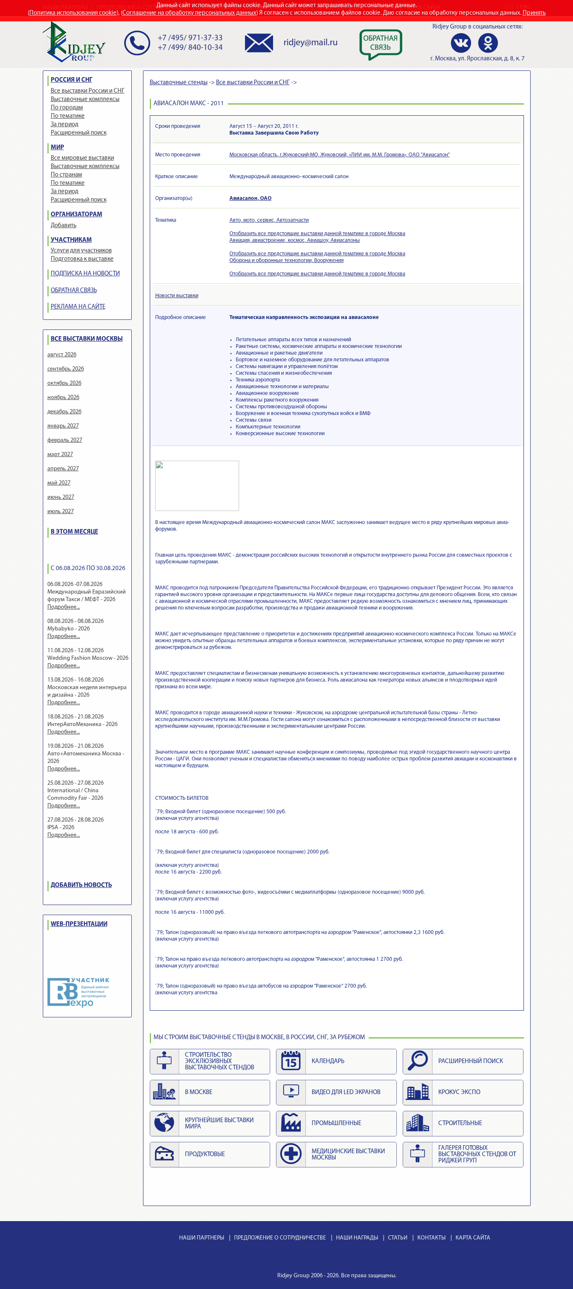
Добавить (63, 226)
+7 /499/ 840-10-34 (190, 48)
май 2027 (58, 483)
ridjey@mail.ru (311, 43)
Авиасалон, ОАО (250, 198)
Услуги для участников (81, 251)
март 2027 (60, 454)
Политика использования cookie (73, 13)
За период (64, 125)
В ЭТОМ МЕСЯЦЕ (74, 532)
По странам (66, 175)
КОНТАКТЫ (431, 1238)
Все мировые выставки (82, 158)
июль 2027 (60, 511)
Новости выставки (176, 295)
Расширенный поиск (79, 133)
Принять (534, 13)
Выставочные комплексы (85, 99)
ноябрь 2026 (63, 397)
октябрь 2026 (64, 383)
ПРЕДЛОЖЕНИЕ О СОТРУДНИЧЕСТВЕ (280, 1238)
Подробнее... (63, 607)
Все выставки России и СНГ (88, 91)
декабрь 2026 (64, 412)
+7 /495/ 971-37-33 (190, 38)
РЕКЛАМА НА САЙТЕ (78, 307)
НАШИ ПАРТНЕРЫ (201, 1238)
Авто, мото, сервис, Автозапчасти (269, 220)
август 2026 (61, 355)
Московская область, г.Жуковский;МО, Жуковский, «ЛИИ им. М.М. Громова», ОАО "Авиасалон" (339, 155)
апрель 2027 (63, 469)
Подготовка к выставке (82, 259)
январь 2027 (63, 426)
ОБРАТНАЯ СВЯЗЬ (74, 291)
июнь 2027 (60, 497)
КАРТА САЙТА (473, 1238)
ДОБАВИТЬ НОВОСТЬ (81, 885)
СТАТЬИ (397, 1238)
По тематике (68, 116)
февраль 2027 (64, 440)
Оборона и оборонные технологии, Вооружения (286, 260)
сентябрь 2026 (65, 369)
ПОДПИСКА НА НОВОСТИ (85, 274)
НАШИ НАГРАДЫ (357, 1238)
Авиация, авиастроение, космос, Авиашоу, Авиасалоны (294, 240)
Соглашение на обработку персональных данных (189, 13)
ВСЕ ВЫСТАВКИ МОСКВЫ (87, 339)
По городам (67, 108)
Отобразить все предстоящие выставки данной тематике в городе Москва (317, 233)
